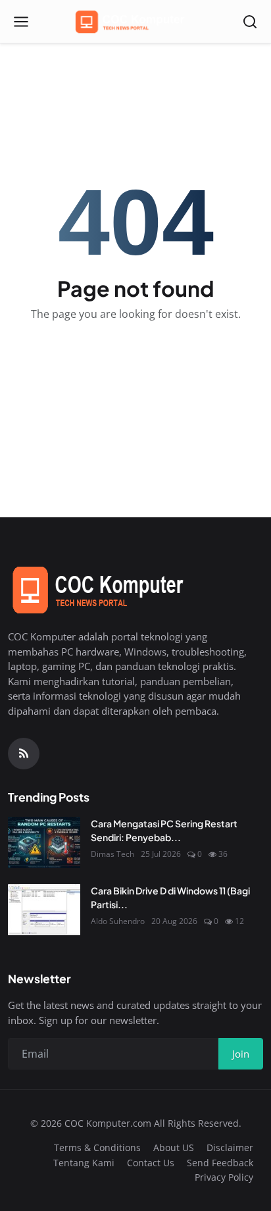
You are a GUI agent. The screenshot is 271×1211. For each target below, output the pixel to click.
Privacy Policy (224, 1177)
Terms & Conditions (97, 1147)
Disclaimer (230, 1147)
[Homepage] (135, 22)
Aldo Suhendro (118, 921)
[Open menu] (21, 22)
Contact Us (150, 1162)
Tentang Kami (83, 1162)
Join (240, 1053)
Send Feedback (220, 1162)
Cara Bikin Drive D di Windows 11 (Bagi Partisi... (170, 897)
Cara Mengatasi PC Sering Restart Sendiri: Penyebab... (164, 830)
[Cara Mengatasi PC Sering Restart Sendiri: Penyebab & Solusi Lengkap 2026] (44, 842)
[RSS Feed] (23, 753)
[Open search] (250, 22)
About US (173, 1147)
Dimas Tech (112, 854)
